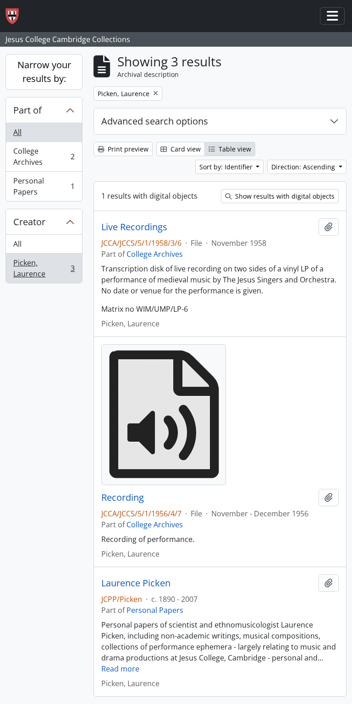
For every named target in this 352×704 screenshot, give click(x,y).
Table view (234, 149)
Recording (122, 497)
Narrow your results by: (44, 72)
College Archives (44, 156)
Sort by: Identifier (226, 166)
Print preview (127, 149)
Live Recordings (134, 227)
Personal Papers (44, 186)
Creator (29, 222)
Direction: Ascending (304, 166)
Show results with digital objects (284, 196)
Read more (120, 669)
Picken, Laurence (44, 268)
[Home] (16, 16)
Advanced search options (154, 121)
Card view (185, 149)
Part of (27, 110)
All (17, 132)
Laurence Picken (135, 583)
